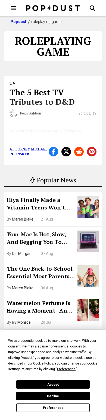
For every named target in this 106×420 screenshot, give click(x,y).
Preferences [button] (66, 369)
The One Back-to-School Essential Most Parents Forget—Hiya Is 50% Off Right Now (40, 273)
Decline (53, 396)
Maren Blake (22, 219)
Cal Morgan (22, 253)
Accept (53, 384)
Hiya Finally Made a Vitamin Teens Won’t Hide (36, 204)
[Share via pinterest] (91, 151)
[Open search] (92, 8)
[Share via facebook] (53, 151)
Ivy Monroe (21, 322)
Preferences (53, 408)
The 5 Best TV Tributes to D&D (42, 97)
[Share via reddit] (79, 151)
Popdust (19, 21)
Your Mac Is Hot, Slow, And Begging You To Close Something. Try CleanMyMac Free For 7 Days (38, 239)
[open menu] (13, 8)
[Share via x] (66, 151)
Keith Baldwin (30, 113)
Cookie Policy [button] (43, 363)
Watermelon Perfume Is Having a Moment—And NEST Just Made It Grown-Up (39, 307)
